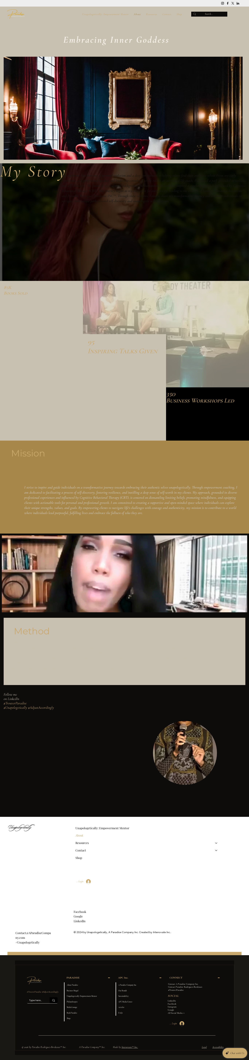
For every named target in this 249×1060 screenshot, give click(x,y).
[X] (233, 3)
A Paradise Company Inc (123, 932)
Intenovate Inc (161, 932)
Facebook (80, 912)
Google (78, 916)
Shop (78, 858)
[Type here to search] (54, 1000)
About (79, 835)
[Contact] (216, 850)
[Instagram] (222, 3)
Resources (82, 843)
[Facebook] (227, 3)
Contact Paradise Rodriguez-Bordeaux (185, 987)
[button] (241, 608)
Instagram (172, 1006)
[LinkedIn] (238, 3)
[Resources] (216, 843)
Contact (80, 850)
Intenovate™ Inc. (130, 1047)
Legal (204, 1047)
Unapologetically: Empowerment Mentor (102, 828)
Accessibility (218, 1047)
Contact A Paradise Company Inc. (183, 984)
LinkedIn (79, 921)
